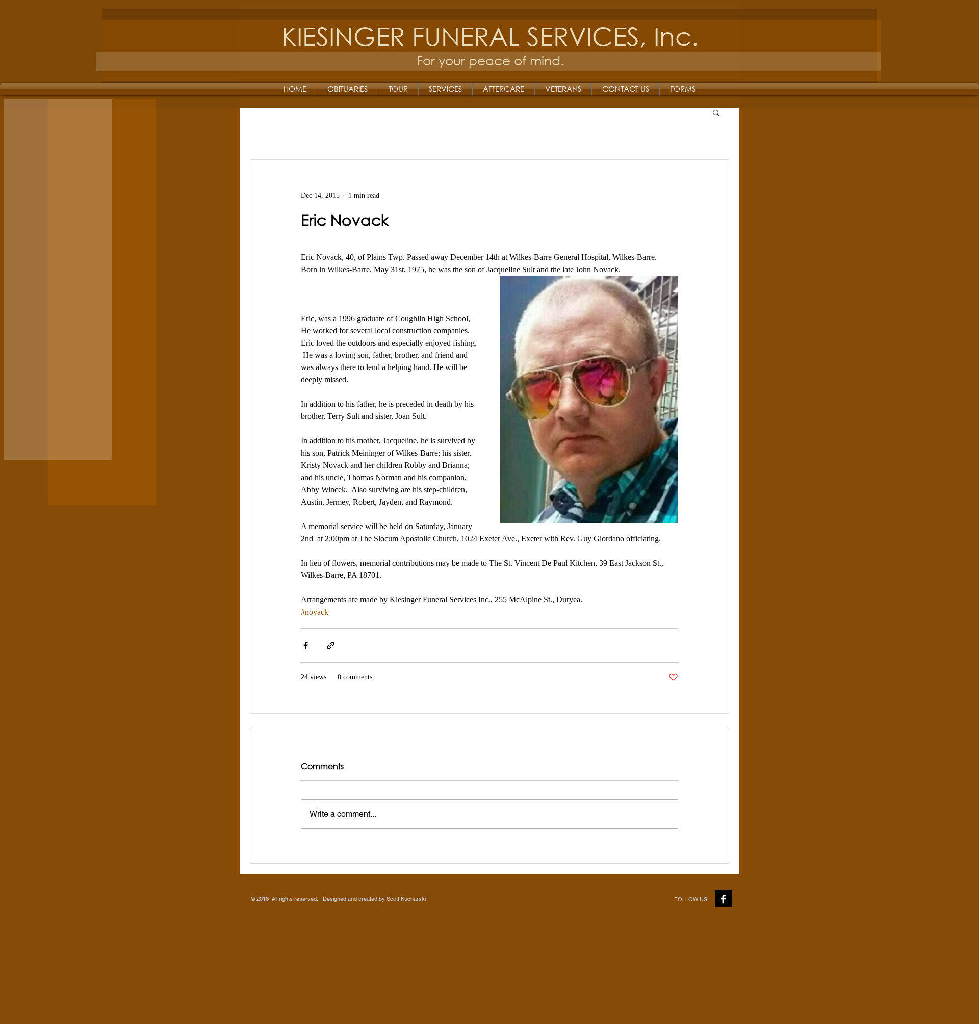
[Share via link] (331, 645)
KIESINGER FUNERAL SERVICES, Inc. (490, 35)
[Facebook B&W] (723, 898)
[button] (716, 112)
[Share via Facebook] (306, 645)
